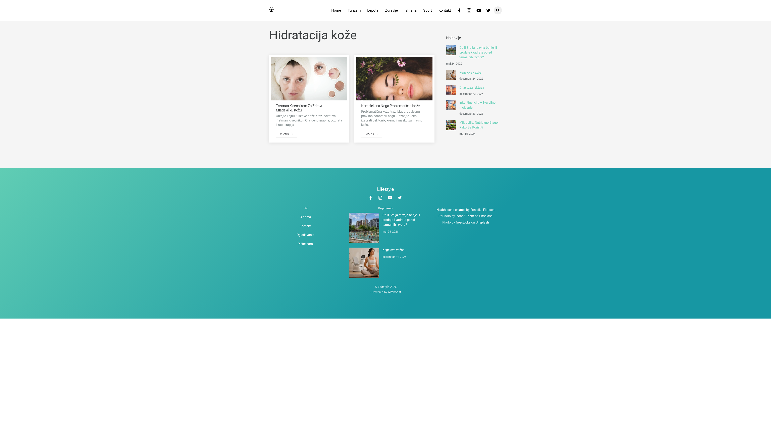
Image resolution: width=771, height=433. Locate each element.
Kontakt (445, 10)
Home (336, 10)
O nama (305, 217)
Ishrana (411, 10)
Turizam (354, 10)
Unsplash (486, 216)
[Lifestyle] (271, 10)
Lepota (372, 10)
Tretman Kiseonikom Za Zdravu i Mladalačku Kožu (300, 108)
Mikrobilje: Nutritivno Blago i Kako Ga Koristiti (479, 125)
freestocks (463, 222)
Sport (427, 10)
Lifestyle (383, 287)
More (284, 133)
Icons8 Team (465, 216)
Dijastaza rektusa (471, 87)
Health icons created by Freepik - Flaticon (465, 210)
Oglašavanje (305, 235)
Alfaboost (394, 292)
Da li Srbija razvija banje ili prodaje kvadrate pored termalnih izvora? (478, 52)
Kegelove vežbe (470, 72)
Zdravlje (391, 10)
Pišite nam (305, 244)
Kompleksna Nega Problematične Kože (390, 106)
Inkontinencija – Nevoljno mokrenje (477, 105)
